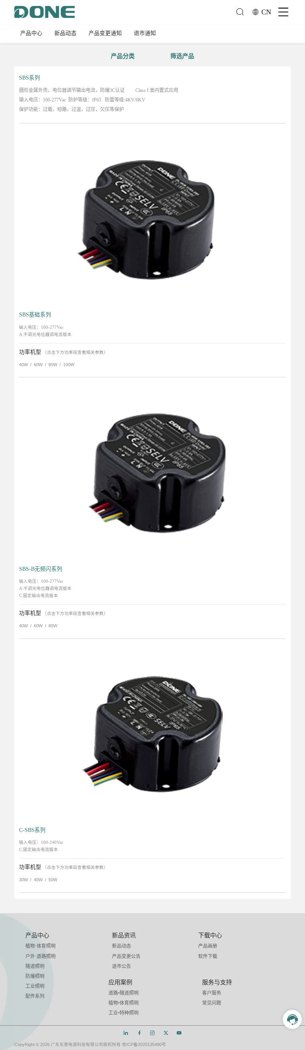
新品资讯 (124, 935)
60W (38, 364)
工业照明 (34, 986)
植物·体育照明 (40, 946)
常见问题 (211, 1003)
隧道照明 (34, 966)
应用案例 (120, 982)
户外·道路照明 (40, 956)
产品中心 (31, 33)
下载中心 (210, 935)
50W (52, 879)
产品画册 (207, 946)
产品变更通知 (105, 33)
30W (23, 879)
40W (23, 364)
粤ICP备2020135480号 (144, 1044)
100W (68, 364)
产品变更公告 (126, 956)
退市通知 (145, 33)
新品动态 (65, 33)
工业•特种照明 (123, 1013)
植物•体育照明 (123, 1003)
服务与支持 (217, 982)
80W (52, 364)
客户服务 (211, 993)
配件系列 (34, 996)
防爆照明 (34, 976)
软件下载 (207, 956)
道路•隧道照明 (123, 993)
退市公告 (121, 966)
